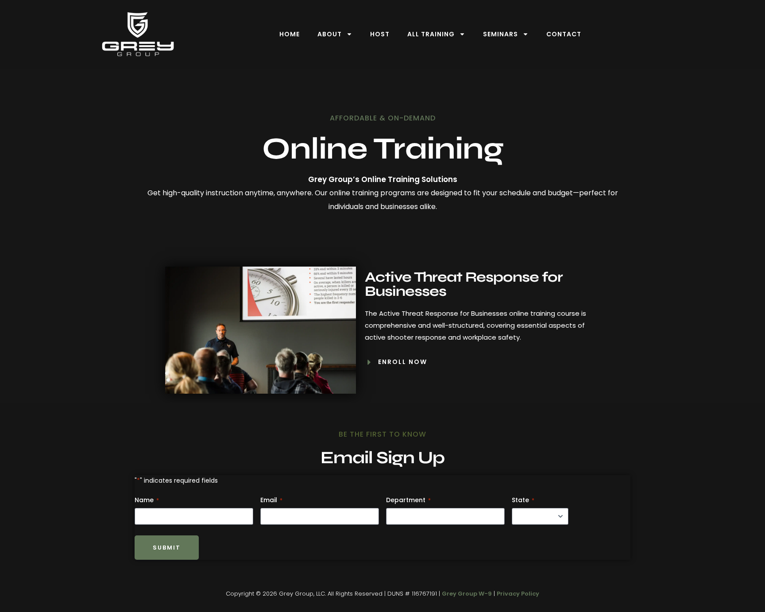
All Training (431, 34)
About (329, 34)
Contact (563, 34)
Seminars (500, 34)
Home (289, 34)
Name (147, 500)
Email (271, 500)
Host (380, 34)
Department (408, 500)
